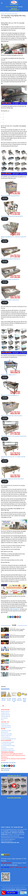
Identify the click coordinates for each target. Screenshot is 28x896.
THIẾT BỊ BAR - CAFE (5, 721)
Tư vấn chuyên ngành (13, 6)
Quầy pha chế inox (4, 723)
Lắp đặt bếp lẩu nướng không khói (8, 750)
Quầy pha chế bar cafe (5, 714)
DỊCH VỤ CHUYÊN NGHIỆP (6, 740)
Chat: (22, 892)
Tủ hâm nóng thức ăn (5, 737)
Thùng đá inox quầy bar (6, 725)
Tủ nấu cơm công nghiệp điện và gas (8, 738)
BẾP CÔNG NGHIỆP (4, 762)
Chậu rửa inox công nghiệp (6, 733)
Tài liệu (2, 13)
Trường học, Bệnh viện (5, 716)
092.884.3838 (7, 768)
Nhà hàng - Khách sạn (5, 711)
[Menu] (2, 3)
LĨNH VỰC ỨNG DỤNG (5, 709)
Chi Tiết (5, 198)
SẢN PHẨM (3, 728)
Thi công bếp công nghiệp (6, 743)
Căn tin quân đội (4, 718)
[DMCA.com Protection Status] (5, 854)
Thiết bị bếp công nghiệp (6, 730)
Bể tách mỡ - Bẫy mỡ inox (6, 735)
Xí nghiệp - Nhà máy (5, 713)
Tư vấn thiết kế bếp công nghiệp (7, 742)
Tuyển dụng (20, 6)
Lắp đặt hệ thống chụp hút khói (7, 748)
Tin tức (7, 6)
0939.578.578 (14, 8)
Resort (2, 719)
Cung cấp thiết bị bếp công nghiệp (8, 745)
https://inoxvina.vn (8, 841)
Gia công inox (3, 747)
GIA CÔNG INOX (12, 762)
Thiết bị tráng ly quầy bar (6, 727)
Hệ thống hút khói (4, 732)
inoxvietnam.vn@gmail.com (14, 10)
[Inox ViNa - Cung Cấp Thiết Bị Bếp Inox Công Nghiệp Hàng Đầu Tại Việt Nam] (14, 2)
